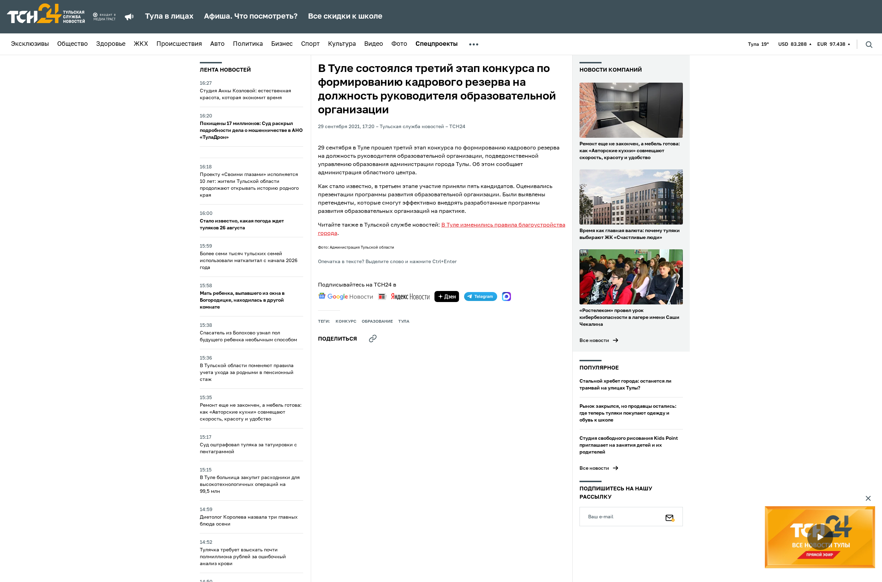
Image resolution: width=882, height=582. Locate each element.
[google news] (345, 296)
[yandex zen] (446, 296)
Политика (248, 44)
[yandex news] (404, 296)
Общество (72, 44)
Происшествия (179, 44)
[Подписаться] (670, 516)
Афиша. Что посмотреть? (251, 16)
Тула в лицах (169, 16)
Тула (403, 322)
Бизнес (282, 44)
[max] (506, 296)
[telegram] (480, 296)
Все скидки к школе (345, 16)
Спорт (310, 44)
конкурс (346, 322)
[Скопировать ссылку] (373, 338)
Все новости (594, 340)
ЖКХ (141, 44)
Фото (399, 44)
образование (377, 322)
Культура (342, 44)
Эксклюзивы (30, 44)
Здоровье (110, 44)
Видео (373, 44)
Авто (217, 44)
